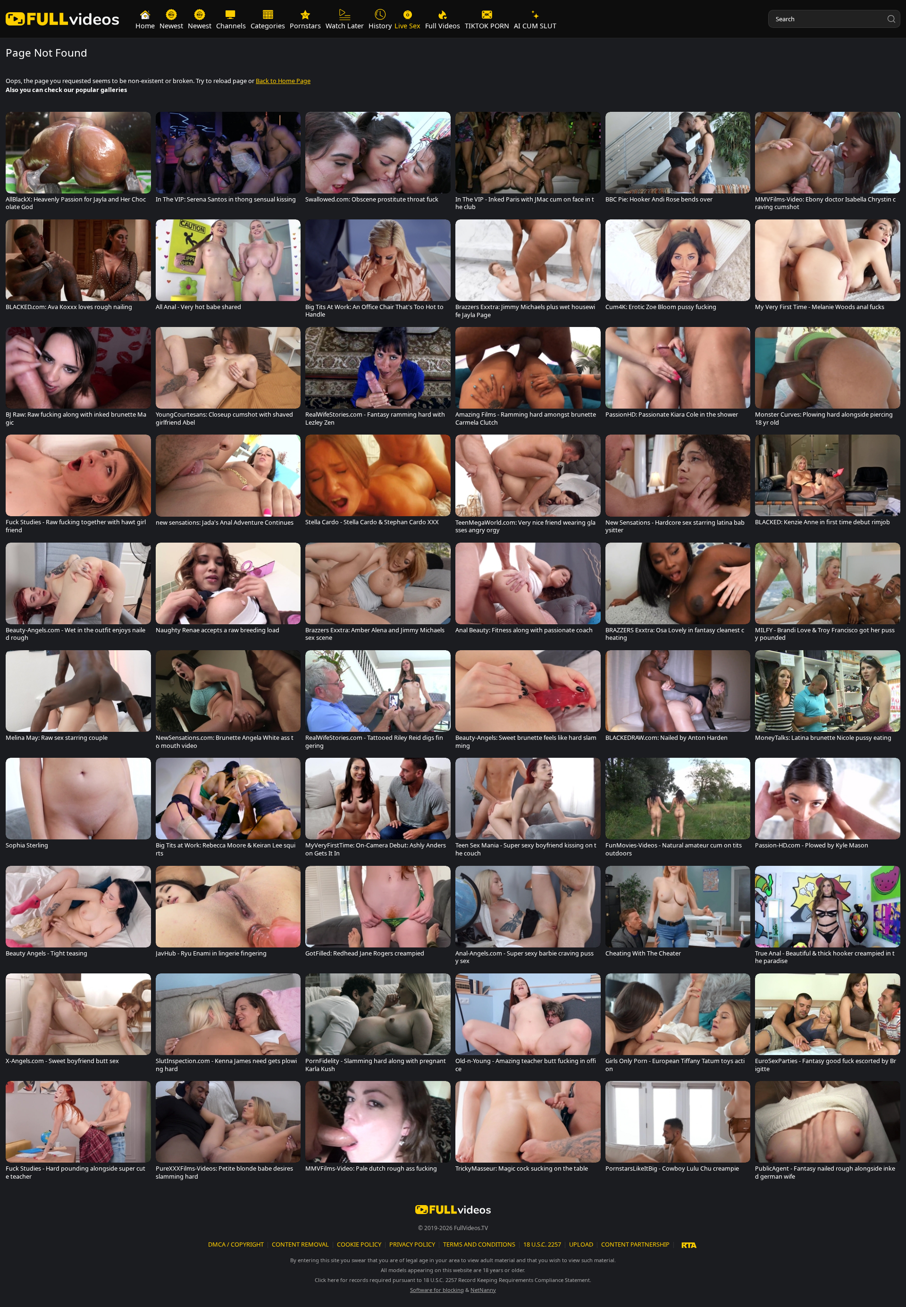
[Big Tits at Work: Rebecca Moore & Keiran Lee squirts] (228, 809)
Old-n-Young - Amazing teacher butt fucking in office (525, 1064)
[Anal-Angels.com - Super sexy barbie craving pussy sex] (528, 917)
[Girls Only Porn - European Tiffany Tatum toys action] (678, 1024)
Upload (581, 1244)
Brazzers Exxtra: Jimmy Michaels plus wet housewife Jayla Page (525, 310)
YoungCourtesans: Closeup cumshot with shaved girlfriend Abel (224, 418)
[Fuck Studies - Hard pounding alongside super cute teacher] (78, 1132)
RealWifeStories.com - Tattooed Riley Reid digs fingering (374, 741)
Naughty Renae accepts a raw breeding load (217, 630)
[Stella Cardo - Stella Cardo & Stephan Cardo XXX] (378, 482)
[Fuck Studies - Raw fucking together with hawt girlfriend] (78, 486)
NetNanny (483, 1289)
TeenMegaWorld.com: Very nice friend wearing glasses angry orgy (525, 526)
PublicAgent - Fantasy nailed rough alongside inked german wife (825, 1172)
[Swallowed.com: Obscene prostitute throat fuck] (378, 159)
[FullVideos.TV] (62, 19)
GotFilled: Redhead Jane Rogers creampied (364, 953)
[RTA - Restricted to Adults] (689, 1245)
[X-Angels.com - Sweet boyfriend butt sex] (78, 1021)
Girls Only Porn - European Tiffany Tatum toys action (675, 1064)
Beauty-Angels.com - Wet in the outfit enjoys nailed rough (75, 634)
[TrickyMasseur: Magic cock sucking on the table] (528, 1128)
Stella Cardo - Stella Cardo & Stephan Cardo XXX (372, 522)
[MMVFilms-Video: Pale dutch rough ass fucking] (378, 1128)
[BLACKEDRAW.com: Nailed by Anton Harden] (678, 698)
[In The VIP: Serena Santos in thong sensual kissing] (228, 159)
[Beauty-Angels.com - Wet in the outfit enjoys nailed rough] (78, 594)
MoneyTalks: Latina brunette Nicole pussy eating (823, 738)
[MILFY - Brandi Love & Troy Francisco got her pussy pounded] (827, 594)
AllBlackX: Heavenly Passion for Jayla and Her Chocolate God (76, 203)
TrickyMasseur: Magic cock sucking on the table (521, 1169)
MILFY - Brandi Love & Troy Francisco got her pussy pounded (825, 634)
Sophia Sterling (27, 845)
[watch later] (16, 122)
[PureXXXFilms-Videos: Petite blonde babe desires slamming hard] (228, 1132)
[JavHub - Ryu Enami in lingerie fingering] (228, 913)
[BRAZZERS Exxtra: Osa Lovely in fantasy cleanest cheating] (678, 594)
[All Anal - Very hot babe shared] (228, 267)
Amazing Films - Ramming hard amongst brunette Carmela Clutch (525, 418)
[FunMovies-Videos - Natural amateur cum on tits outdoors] (678, 809)
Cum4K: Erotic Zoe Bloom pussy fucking (660, 307)
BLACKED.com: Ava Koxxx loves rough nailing (69, 307)
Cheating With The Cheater (643, 953)
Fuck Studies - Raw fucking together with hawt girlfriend (76, 526)
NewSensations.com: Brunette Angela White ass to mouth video (225, 741)
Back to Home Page (283, 80)
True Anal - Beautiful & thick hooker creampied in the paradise (825, 957)
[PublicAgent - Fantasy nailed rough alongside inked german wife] (827, 1132)
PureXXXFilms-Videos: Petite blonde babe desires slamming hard (224, 1172)
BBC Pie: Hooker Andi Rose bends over (659, 199)
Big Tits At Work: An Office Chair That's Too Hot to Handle (374, 310)
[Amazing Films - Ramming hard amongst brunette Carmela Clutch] (528, 378)
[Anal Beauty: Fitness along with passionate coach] (528, 590)
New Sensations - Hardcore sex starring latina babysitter (675, 526)
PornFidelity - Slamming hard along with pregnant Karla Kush (375, 1064)
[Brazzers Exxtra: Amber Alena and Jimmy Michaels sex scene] (378, 594)
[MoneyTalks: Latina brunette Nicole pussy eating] (827, 698)
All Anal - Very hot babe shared (198, 307)
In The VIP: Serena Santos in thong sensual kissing (226, 199)
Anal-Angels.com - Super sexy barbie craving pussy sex (524, 957)
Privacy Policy (412, 1244)
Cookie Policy (359, 1244)
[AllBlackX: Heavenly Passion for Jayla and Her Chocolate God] (78, 163)
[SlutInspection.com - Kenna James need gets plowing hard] (228, 1024)
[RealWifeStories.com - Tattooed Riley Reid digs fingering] (378, 701)
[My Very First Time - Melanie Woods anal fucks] (827, 267)
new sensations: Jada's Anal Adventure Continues (225, 523)
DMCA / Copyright (236, 1244)
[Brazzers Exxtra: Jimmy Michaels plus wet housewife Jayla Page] (528, 270)
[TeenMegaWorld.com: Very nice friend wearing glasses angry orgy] (528, 486)
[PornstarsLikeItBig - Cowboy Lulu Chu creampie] (678, 1128)
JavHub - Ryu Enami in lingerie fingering (211, 953)
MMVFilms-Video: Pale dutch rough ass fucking (371, 1169)
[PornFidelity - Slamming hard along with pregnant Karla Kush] (378, 1024)
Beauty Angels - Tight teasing (46, 953)
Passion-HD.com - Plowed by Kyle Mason (811, 845)
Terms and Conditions (479, 1244)
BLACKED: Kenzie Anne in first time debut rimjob (822, 522)
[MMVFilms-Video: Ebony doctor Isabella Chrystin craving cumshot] (827, 163)
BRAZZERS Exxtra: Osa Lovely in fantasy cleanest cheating (674, 634)
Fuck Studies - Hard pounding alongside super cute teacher (75, 1172)
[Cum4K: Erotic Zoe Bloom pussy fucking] (678, 267)
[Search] (891, 18)
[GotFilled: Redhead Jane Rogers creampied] (378, 913)
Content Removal (300, 1244)
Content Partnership (635, 1244)
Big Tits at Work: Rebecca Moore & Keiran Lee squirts (225, 849)
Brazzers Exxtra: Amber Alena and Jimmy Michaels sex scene (375, 634)
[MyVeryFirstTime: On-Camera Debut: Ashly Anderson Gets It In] (378, 809)
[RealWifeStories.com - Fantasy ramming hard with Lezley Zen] (378, 378)
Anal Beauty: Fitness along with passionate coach (524, 630)
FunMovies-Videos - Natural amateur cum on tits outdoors (673, 849)
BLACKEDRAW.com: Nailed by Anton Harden (666, 738)
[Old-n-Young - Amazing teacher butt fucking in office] (528, 1024)
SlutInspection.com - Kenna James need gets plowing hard (226, 1064)
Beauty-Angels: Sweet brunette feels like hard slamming (525, 741)
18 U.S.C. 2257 (542, 1244)
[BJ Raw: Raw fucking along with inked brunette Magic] (78, 378)
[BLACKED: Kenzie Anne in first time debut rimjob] (827, 482)
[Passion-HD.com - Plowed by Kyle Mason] (827, 805)
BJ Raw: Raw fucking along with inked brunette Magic (76, 418)
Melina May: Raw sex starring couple (57, 738)
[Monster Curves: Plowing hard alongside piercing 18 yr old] (827, 378)
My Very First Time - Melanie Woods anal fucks (819, 307)
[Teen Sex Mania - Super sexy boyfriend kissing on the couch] (528, 809)
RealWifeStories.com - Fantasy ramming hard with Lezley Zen (375, 418)
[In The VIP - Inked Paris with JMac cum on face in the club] (528, 163)
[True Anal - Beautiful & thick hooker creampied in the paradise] (827, 917)
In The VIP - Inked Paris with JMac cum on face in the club (524, 203)
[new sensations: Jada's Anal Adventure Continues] (228, 482)
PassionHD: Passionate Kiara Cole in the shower (671, 415)
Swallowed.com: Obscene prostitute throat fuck (371, 199)
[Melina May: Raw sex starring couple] (78, 698)
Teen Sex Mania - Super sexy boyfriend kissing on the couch (525, 849)
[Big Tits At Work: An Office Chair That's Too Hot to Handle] (378, 270)
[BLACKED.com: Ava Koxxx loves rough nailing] (78, 267)
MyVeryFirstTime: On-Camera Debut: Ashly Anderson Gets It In (375, 849)
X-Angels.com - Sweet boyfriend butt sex (62, 1061)
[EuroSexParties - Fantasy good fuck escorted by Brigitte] (827, 1024)
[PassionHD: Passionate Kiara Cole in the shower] (678, 374)
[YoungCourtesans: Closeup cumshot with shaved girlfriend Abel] (228, 378)
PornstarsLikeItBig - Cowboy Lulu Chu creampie (672, 1169)
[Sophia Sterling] (78, 805)
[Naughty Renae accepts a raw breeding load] (228, 590)
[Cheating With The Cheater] (678, 913)
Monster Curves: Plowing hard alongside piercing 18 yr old (824, 418)
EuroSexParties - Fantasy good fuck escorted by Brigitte (825, 1064)
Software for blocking (437, 1289)
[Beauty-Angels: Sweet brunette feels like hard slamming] (528, 701)
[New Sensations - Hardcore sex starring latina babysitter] (678, 486)
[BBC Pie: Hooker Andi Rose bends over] (678, 159)
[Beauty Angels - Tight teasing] (78, 913)
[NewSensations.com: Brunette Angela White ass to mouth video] (228, 701)
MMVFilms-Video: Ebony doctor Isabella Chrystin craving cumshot (825, 203)
